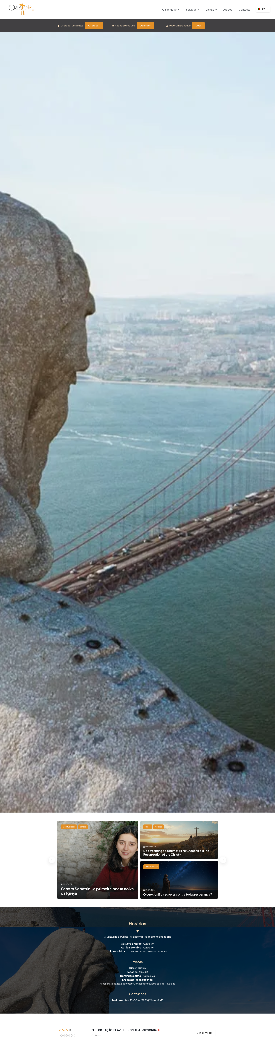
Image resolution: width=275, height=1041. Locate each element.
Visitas (210, 9)
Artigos (227, 9)
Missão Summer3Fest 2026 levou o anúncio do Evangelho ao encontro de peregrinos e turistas (176, 892)
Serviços (191, 9)
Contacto (244, 9)
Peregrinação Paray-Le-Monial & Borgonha (124, 1030)
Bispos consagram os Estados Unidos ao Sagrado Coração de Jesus (177, 852)
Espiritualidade (69, 827)
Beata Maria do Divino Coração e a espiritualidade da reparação (92, 891)
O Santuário (169, 9)
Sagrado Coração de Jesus (91, 827)
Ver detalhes (205, 1033)
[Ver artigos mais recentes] (52, 860)
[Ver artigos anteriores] (223, 860)
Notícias (148, 867)
